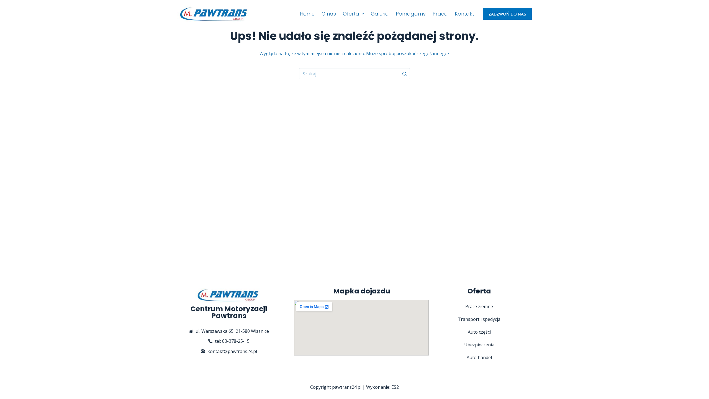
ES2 (395, 387)
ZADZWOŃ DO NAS (507, 14)
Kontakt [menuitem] (464, 13)
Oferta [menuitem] (351, 13)
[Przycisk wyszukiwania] (404, 73)
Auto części (479, 332)
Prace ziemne (479, 306)
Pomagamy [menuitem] (411, 13)
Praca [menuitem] (440, 13)
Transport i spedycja (479, 319)
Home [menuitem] (307, 13)
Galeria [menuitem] (380, 13)
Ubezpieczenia (479, 345)
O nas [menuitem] (329, 13)
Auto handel (479, 357)
